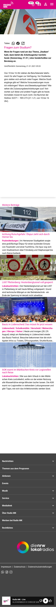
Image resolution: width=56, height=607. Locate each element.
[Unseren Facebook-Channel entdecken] (6, 572)
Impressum (6, 567)
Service (5, 498)
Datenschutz (20, 567)
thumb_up (50, 600)
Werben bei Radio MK (12, 520)
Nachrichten (7, 461)
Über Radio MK (9, 513)
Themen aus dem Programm (15, 468)
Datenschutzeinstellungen (40, 567)
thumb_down (40, 600)
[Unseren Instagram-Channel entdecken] (11, 572)
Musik (5, 491)
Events (5, 483)
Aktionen (6, 476)
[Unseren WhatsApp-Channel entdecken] (2, 572)
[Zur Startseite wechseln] (8, 4)
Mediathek (7, 505)
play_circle (45, 601)
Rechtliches (7, 528)
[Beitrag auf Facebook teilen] (18, 43)
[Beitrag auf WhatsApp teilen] (13, 43)
